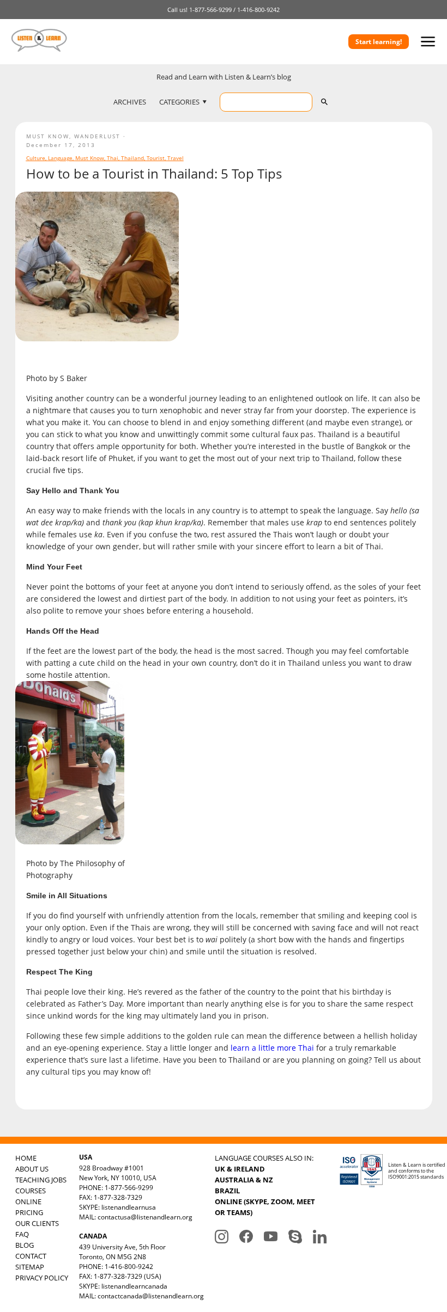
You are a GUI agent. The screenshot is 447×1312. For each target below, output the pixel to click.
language (60, 158)
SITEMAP (29, 1267)
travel (175, 158)
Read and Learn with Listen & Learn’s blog (223, 77)
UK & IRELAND (240, 1169)
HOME (26, 1158)
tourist (156, 158)
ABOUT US (32, 1169)
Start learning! (378, 41)
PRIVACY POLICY (41, 1278)
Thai (112, 158)
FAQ (22, 1234)
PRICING (29, 1212)
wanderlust (97, 136)
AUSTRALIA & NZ (244, 1180)
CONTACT (30, 1256)
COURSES (30, 1190)
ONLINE (28, 1201)
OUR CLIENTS (37, 1223)
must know (47, 136)
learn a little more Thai (272, 1048)
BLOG (24, 1245)
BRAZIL (227, 1190)
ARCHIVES (129, 102)
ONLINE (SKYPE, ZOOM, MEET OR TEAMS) (265, 1207)
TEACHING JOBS (41, 1180)
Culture (35, 158)
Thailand (132, 158)
